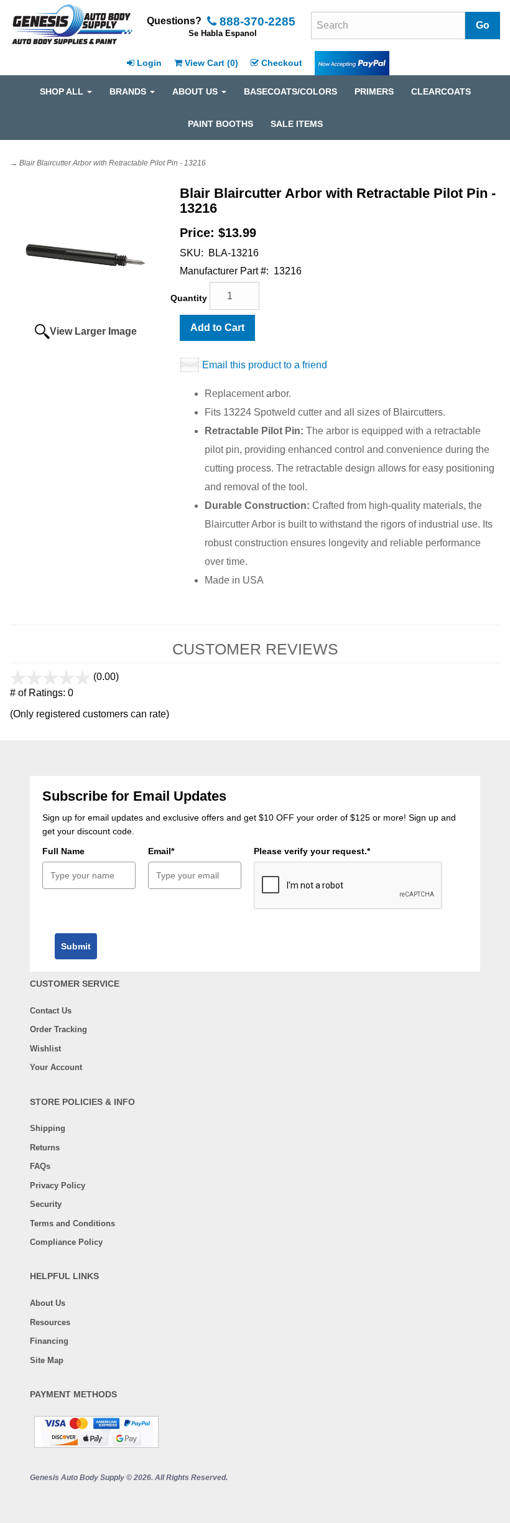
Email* (161, 851)
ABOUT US (196, 91)
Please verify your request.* (312, 851)
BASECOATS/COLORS (290, 91)
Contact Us (51, 1010)
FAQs (40, 1166)
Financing (49, 1341)
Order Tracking (58, 1029)
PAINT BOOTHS (220, 124)
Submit (76, 946)
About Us (47, 1303)
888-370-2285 (255, 21)
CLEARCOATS (441, 91)
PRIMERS (374, 91)
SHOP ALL (63, 91)
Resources (50, 1322)
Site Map (46, 1360)
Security (46, 1204)
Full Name (63, 851)
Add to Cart (217, 327)
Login (149, 63)
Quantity (188, 298)
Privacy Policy (57, 1185)
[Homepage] (72, 25)
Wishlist (45, 1048)
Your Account (56, 1067)
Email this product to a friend (264, 365)
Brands (129, 91)
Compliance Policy (66, 1242)
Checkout (281, 63)
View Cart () (211, 63)
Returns (45, 1147)
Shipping (47, 1128)
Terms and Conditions (72, 1223)
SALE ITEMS (297, 124)
